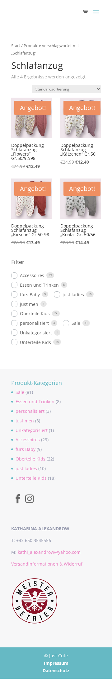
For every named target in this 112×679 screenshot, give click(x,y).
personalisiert (34, 323)
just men (29, 304)
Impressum (56, 663)
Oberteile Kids (35, 313)
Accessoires (32, 275)
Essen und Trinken (39, 285)
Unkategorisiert (36, 333)
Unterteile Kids (35, 342)
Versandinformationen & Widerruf (46, 564)
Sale (76, 323)
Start (15, 45)
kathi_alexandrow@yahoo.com (49, 552)
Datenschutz (56, 670)
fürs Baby (30, 295)
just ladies (73, 295)
